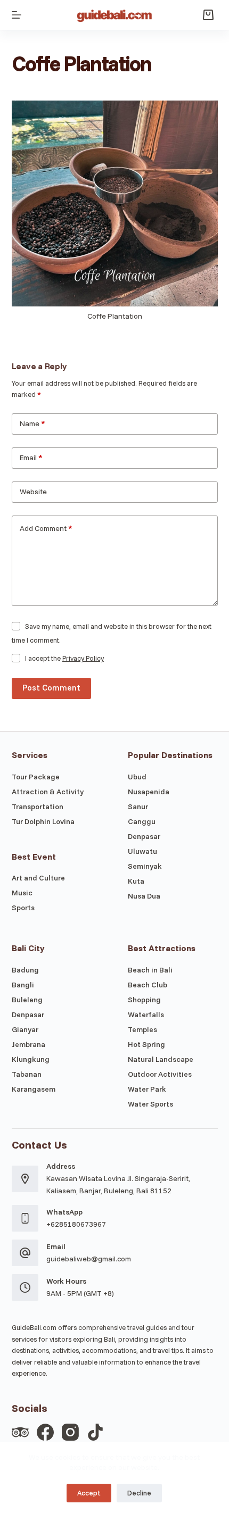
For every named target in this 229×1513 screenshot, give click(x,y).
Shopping (144, 999)
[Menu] (16, 15)
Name (32, 423)
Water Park (147, 1089)
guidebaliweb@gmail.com (88, 1258)
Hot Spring (146, 1044)
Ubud (137, 777)
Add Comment (46, 528)
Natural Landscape (160, 1059)
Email (31, 457)
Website (33, 491)
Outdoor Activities (160, 1074)
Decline (139, 1493)
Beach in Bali (150, 970)
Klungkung (31, 1059)
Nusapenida (148, 791)
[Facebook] (45, 1432)
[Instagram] (70, 1432)
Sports (23, 907)
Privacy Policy (83, 658)
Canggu (142, 821)
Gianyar (25, 1029)
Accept (89, 1493)
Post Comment (51, 688)
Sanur (138, 806)
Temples (142, 1029)
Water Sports (150, 1104)
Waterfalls (146, 1014)
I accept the (64, 658)
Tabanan (27, 1074)
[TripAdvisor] (20, 1432)
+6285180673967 (76, 1224)
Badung (25, 970)
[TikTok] (95, 1432)
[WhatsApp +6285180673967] (25, 1218)
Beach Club (147, 985)
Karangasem (33, 1089)
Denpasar (144, 836)
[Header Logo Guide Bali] (115, 14)
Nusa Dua (144, 896)
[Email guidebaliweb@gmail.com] (25, 1253)
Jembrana (28, 1044)
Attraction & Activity (48, 791)
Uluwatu (142, 851)
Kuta (136, 881)
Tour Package (36, 777)
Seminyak (145, 866)
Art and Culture (38, 878)
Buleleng (27, 999)
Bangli (23, 985)
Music (22, 892)
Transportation (37, 806)
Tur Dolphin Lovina (43, 821)
